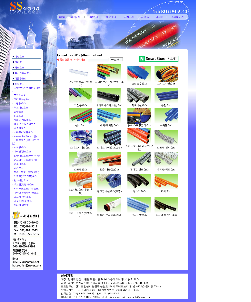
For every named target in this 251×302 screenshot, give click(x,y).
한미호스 (19, 62)
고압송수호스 (21, 95)
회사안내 (76, 17)
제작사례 (129, 17)
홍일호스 (19, 84)
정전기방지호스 (23, 73)
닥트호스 (19, 67)
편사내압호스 (21, 180)
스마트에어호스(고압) (25, 136)
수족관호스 (20, 128)
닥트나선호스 (21, 107)
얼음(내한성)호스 (23, 201)
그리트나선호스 (22, 99)
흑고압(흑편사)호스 (24, 184)
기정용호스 (20, 103)
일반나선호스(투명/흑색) (27, 155)
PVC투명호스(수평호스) (26, 188)
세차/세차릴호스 (22, 120)
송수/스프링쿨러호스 (25, 124)
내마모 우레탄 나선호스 (26, 192)
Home (62, 17)
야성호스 (19, 56)
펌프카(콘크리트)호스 (25, 176)
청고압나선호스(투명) (25, 159)
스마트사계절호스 (23, 132)
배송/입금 (111, 17)
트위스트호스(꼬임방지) (26, 172)
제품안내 (93, 17)
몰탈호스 (18, 111)
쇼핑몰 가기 (177, 17)
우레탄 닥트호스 (22, 205)
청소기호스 (20, 163)
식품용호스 (20, 78)
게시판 (159, 17)
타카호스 (18, 168)
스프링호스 (20, 147)
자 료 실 (145, 17)
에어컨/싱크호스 (22, 151)
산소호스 (18, 115)
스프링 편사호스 (22, 196)
